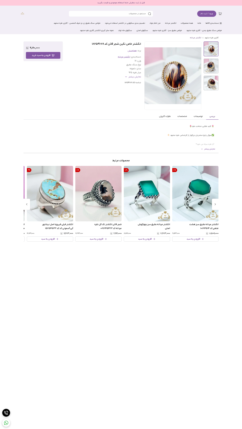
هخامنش (132, 50)
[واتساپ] (6, 423)
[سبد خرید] (220, 13)
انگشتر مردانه (195, 37)
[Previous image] (148, 75)
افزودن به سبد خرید (41, 55)
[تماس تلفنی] (6, 413)
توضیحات (198, 116)
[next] (26, 204)
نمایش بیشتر (209, 149)
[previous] (215, 204)
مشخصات (182, 116)
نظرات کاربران (165, 116)
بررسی (212, 116)
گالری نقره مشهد (211, 37)
